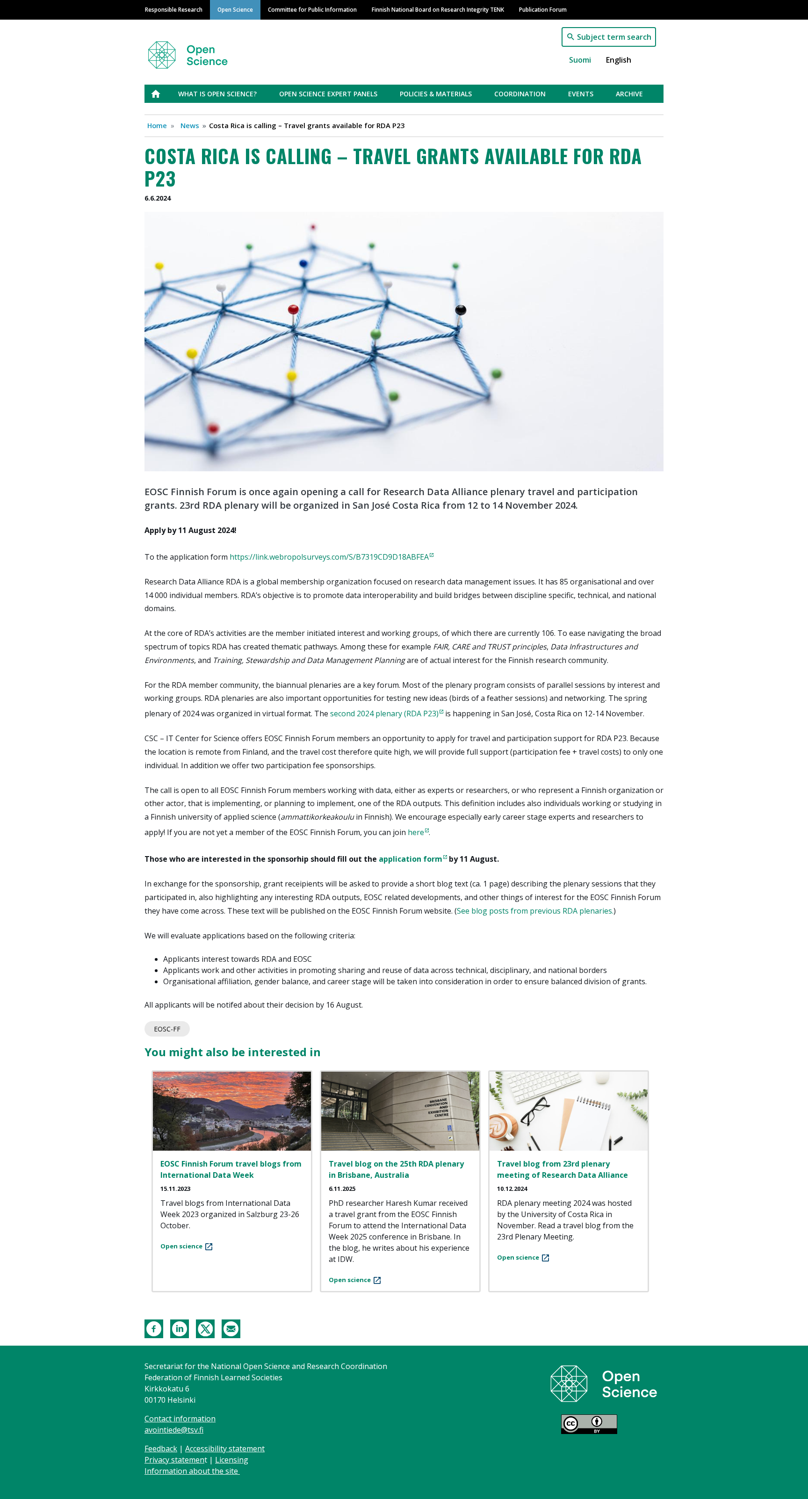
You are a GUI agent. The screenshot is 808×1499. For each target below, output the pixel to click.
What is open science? (217, 93)
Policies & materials (436, 93)
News (189, 125)
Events (580, 93)
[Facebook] (153, 1328)
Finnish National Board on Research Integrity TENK (438, 9)
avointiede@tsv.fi (173, 1430)
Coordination (520, 93)
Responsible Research (173, 9)
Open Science (235, 9)
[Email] (231, 1328)
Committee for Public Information (312, 9)
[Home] (198, 51)
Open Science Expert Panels (328, 93)
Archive (629, 93)
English (618, 60)
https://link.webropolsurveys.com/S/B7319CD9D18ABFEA (329, 557)
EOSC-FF (167, 1028)
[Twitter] (205, 1328)
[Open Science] (604, 1383)
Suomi (580, 60)
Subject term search (614, 37)
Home (157, 125)
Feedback (160, 1448)
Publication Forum (543, 9)
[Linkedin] (179, 1328)
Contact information (180, 1418)
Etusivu (161, 93)
